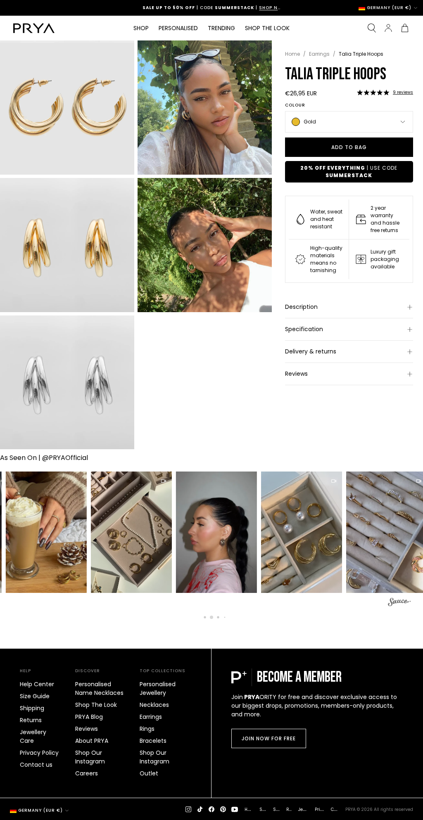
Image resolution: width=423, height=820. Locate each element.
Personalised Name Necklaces (99, 688)
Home (292, 53)
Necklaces (154, 705)
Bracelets (153, 741)
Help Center (37, 684)
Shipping (32, 708)
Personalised (178, 28)
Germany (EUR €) (389, 7)
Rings (147, 729)
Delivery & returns (310, 351)
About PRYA (91, 741)
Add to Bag (349, 147)
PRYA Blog (89, 717)
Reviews (296, 374)
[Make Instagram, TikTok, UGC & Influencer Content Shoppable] (399, 603)
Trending (221, 28)
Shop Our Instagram (90, 757)
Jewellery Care (33, 736)
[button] (373, 92)
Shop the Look (267, 28)
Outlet (149, 773)
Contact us (36, 765)
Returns (31, 720)
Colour (295, 105)
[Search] (372, 28)
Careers (86, 773)
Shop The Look (96, 705)
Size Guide (35, 696)
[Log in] (388, 28)
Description (301, 307)
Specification (304, 329)
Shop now (247, 8)
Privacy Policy (39, 753)
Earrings (319, 53)
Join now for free (269, 738)
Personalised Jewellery (158, 688)
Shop (141, 28)
